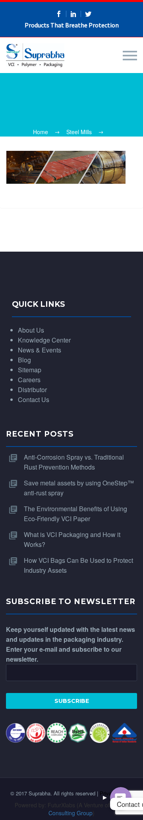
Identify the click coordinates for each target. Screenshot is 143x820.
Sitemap (29, 369)
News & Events (39, 349)
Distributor (32, 389)
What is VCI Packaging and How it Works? (72, 539)
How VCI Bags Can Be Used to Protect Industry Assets (78, 565)
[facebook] (59, 14)
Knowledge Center (44, 340)
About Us (31, 330)
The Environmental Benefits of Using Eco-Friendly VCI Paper (75, 513)
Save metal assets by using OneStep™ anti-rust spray (79, 487)
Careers (29, 379)
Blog (24, 359)
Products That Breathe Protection (72, 25)
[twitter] (88, 14)
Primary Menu (130, 56)
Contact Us (33, 399)
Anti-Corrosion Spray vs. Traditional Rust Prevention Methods (74, 462)
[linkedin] (73, 14)
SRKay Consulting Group (88, 809)
